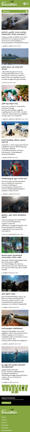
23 (16, 388)
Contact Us (4, 419)
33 (23, 390)
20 (6, 388)
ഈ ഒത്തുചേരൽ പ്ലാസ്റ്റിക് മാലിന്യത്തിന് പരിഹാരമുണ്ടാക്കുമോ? (13, 366)
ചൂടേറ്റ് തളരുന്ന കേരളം (8, 294)
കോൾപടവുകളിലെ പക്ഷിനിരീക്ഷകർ (12, 329)
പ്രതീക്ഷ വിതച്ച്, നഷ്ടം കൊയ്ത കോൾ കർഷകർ (12, 68)
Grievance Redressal (6, 430)
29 (10, 390)
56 (12, 392)
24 (19, 388)
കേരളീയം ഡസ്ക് (7, 273)
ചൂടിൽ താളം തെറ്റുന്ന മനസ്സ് (10, 104)
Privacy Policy (5, 427)
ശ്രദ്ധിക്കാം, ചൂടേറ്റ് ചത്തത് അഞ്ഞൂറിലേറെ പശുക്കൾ (14, 216)
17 (23, 386)
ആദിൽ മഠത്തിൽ (7, 157)
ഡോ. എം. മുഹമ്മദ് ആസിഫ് (10, 234)
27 (3, 390)
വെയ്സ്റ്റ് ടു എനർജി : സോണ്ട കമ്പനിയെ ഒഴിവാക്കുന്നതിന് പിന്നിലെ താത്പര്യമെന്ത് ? (14, 33)
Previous (13, 386)
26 (26, 388)
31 (16, 390)
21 (10, 388)
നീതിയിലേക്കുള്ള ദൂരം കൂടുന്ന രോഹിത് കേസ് (14, 179)
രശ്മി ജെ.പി (18, 119)
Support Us (5, 403)
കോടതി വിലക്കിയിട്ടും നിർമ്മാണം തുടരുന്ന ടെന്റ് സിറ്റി (14, 141)
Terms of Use (5, 425)
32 (19, 390)
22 (13, 388)
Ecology (6, 11)
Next (16, 392)
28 (7, 390)
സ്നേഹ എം (6, 82)
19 (3, 388)
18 (26, 386)
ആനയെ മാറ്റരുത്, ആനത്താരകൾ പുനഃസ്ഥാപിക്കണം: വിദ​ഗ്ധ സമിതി (12, 257)
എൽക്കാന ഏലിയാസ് (8, 46)
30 (13, 390)
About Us (4, 417)
